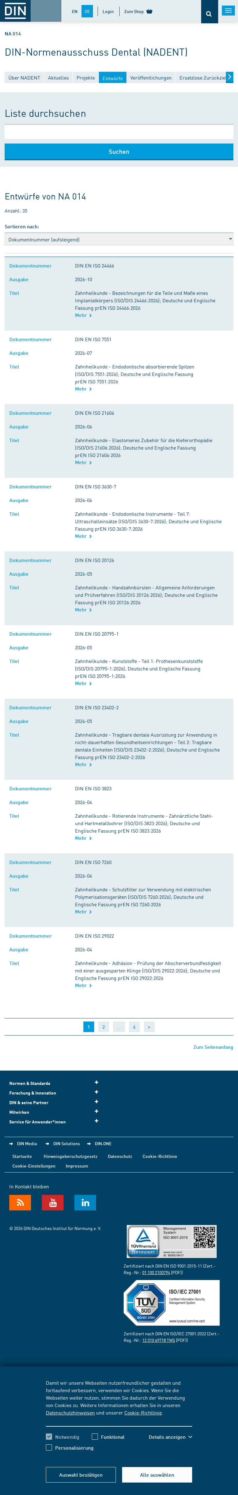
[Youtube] (53, 1202)
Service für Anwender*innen (37, 1121)
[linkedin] (85, 1202)
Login (108, 11)
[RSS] (20, 1202)
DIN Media (27, 1143)
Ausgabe (20, 279)
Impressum (77, 1165)
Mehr (82, 315)
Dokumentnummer (31, 265)
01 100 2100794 (156, 1272)
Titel (15, 293)
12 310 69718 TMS (158, 1340)
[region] (119, 1420)
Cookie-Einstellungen (33, 1165)
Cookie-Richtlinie (143, 1412)
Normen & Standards (29, 1083)
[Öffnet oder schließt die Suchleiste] (209, 11)
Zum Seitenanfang (213, 1047)
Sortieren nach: (22, 226)
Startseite (22, 1156)
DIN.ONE (103, 1143)
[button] (170, 1437)
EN (74, 11)
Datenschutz (120, 1156)
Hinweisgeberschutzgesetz (71, 1156)
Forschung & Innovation (32, 1092)
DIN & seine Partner (28, 1102)
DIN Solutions (66, 1143)
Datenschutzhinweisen (70, 1412)
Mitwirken (19, 1112)
